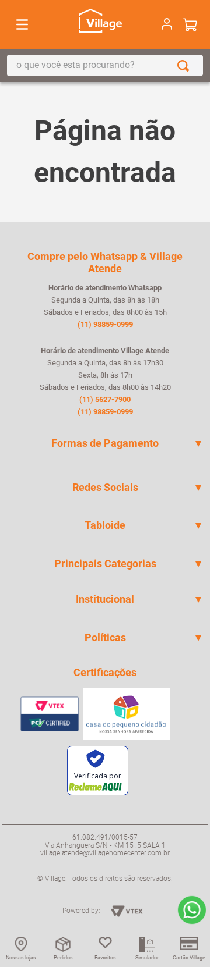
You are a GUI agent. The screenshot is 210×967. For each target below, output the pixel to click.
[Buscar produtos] (185, 65)
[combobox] (105, 65)
